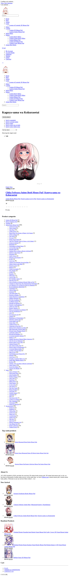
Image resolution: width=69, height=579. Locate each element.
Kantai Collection (13, 425)
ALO (10, 313)
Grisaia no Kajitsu (13, 243)
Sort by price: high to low (13, 127)
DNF (10, 396)
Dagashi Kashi (13, 249)
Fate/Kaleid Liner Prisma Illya (17, 354)
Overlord (11, 292)
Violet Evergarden (14, 269)
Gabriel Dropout (13, 344)
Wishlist (8, 56)
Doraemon (12, 254)
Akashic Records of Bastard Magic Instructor (20, 339)
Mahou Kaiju (12, 381)
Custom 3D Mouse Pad (16, 30)
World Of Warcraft (14, 404)
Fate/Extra (12, 380)
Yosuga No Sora (13, 226)
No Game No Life (14, 314)
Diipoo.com (45, 477)
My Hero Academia (14, 300)
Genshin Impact (13, 393)
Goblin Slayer (12, 231)
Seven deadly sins (13, 321)
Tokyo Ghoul (12, 228)
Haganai (11, 355)
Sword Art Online (13, 367)
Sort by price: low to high (13, 125)
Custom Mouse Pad (14, 40)
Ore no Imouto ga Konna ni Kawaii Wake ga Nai (21, 282)
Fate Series (12, 236)
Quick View (9, 187)
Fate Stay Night (13, 388)
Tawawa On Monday (14, 368)
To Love (11, 238)
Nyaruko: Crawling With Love (17, 358)
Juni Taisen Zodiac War (15, 345)
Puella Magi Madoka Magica (16, 360)
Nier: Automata (13, 401)
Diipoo (8, 35)
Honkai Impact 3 (13, 376)
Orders (8, 57)
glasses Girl (12, 417)
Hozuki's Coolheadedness (15, 305)
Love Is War (12, 277)
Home (7, 19)
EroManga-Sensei (13, 301)
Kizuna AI (11, 407)
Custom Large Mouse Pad (16, 43)
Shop (7, 20)
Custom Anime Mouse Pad (17, 32)
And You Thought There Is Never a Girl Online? (21, 241)
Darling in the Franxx (14, 252)
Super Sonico (12, 365)
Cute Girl (11, 420)
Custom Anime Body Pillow (17, 38)
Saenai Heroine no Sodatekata (16, 296)
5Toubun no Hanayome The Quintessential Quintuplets (23, 283)
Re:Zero (11, 362)
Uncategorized (9, 406)
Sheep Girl (12, 414)
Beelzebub (11, 244)
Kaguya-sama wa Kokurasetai (45, 199)
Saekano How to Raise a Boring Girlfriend (20, 251)
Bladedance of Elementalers (16, 318)
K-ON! (11, 259)
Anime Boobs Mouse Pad (13, 199)
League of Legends (14, 399)
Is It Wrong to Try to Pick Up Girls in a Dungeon (22, 285)
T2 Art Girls (12, 385)
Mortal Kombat (13, 389)
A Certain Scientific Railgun (16, 336)
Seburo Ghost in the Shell (15, 264)
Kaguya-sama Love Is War (28, 199)
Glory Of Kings (13, 371)
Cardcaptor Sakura (14, 332)
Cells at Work (12, 290)
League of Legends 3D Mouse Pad (19, 25)
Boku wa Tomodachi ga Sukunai (17, 309)
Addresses (9, 54)
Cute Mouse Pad (13, 424)
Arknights (11, 394)
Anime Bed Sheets (11, 45)
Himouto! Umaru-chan (15, 319)
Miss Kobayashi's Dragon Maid (17, 329)
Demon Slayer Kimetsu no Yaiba (17, 327)
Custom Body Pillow (15, 37)
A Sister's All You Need (15, 350)
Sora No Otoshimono (14, 311)
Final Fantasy (12, 383)
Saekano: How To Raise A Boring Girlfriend (20, 363)
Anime (8, 22)
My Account (9, 51)
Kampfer (11, 274)
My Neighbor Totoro (14, 278)
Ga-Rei (11, 272)
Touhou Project (13, 324)
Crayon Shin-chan (13, 247)
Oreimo (11, 316)
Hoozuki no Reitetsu (14, 303)
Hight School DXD (14, 239)
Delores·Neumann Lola (15, 422)
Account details (10, 52)
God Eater (11, 391)
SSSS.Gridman (13, 234)
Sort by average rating (12, 122)
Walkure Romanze (14, 298)
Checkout (9, 3)
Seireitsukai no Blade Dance (16, 246)
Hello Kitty (12, 275)
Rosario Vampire (13, 308)
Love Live (12, 261)
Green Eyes (12, 412)
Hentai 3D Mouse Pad (11, 221)
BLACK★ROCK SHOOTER (16, 287)
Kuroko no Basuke (14, 295)
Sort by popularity (11, 120)
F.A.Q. (6, 568)
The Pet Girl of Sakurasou (16, 340)
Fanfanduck (12, 288)
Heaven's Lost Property (15, 257)
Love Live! (12, 357)
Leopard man (12, 416)
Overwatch (12, 402)
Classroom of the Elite (15, 326)
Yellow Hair (12, 411)
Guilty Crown (12, 256)
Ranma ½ (11, 337)
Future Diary (12, 323)
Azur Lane (12, 378)
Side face (11, 419)
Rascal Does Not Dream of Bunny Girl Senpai (21, 233)
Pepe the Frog (12, 280)
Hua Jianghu (12, 270)
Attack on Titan (13, 306)
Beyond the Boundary (14, 334)
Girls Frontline (13, 375)
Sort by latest (9, 123)
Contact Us (8, 571)
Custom (8, 28)
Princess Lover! (13, 265)
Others (7, 27)
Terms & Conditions (12, 570)
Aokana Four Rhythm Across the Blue (19, 262)
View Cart (4, 3)
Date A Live (12, 352)
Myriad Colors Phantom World (17, 331)
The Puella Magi (13, 293)
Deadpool (11, 409)
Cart (4, 48)
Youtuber (8, 223)
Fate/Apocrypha (13, 398)
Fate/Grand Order (13, 373)
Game (7, 23)
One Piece (11, 230)
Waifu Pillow (9, 33)
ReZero (11, 267)
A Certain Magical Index (15, 349)
